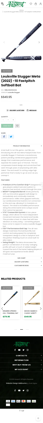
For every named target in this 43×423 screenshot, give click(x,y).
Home (21, 10)
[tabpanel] (10, 304)
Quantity (4, 117)
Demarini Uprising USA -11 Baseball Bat (10, 312)
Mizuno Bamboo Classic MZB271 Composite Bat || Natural (31, 314)
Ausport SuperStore (16, 4)
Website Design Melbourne (16, 383)
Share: (3, 133)
